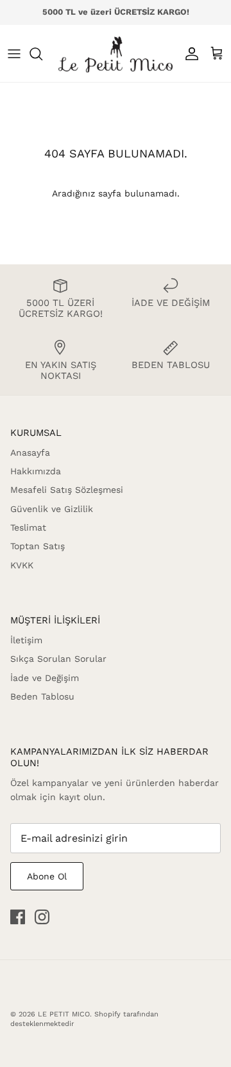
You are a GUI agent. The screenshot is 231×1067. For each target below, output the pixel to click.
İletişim (26, 640)
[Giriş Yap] (189, 54)
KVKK (21, 565)
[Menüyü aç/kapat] (14, 54)
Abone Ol (47, 876)
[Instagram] (42, 917)
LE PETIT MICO (64, 1014)
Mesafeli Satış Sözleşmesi (66, 490)
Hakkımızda (35, 471)
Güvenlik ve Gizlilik (51, 509)
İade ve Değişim (44, 678)
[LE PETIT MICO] (115, 53)
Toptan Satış (37, 546)
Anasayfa (30, 452)
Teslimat (28, 527)
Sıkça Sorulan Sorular (58, 659)
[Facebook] (17, 917)
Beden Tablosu (42, 696)
